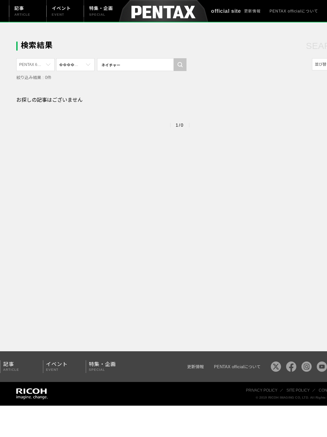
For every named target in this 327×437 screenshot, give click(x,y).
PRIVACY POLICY (262, 390)
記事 (11, 366)
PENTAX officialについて (294, 11)
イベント (57, 366)
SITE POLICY (298, 390)
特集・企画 (102, 366)
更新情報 (252, 11)
